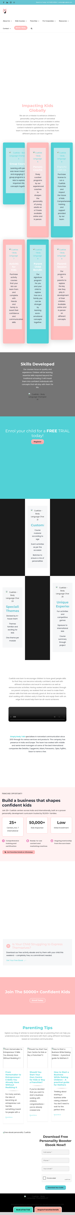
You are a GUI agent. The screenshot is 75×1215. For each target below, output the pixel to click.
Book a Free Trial (23, 1210)
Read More (8, 1117)
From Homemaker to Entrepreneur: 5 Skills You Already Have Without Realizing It (13, 1080)
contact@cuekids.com (65, 2)
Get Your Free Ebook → (15, 960)
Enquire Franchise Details (48, 1210)
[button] (31, 28)
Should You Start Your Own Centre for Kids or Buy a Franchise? (37, 1077)
